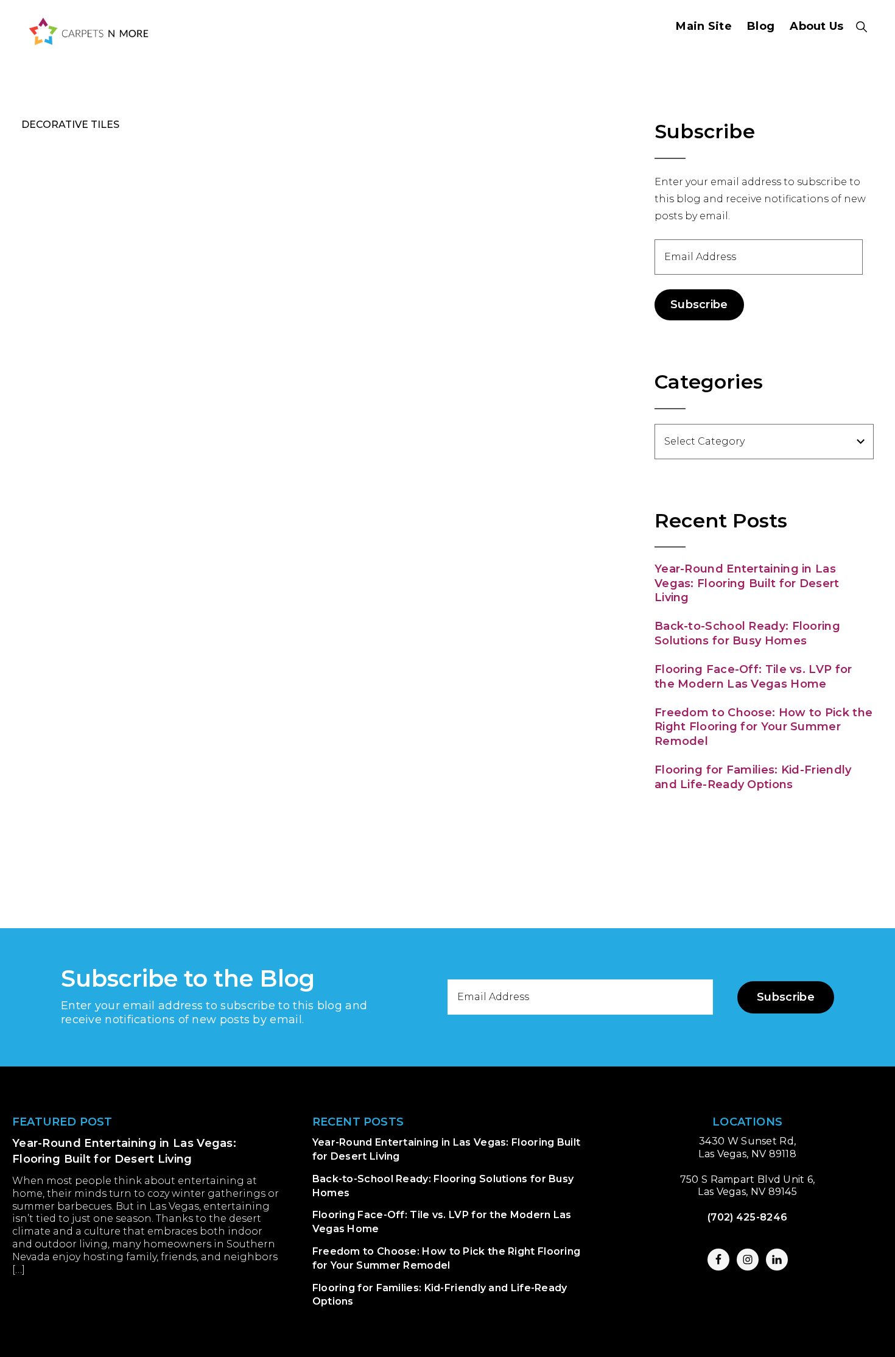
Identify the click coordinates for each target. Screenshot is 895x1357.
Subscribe (699, 304)
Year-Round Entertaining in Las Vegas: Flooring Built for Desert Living (747, 583)
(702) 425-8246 (747, 1217)
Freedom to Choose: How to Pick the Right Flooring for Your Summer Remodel (763, 727)
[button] (862, 27)
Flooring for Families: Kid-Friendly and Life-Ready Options (753, 777)
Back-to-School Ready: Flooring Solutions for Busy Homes (747, 633)
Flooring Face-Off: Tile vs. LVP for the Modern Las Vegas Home (753, 676)
